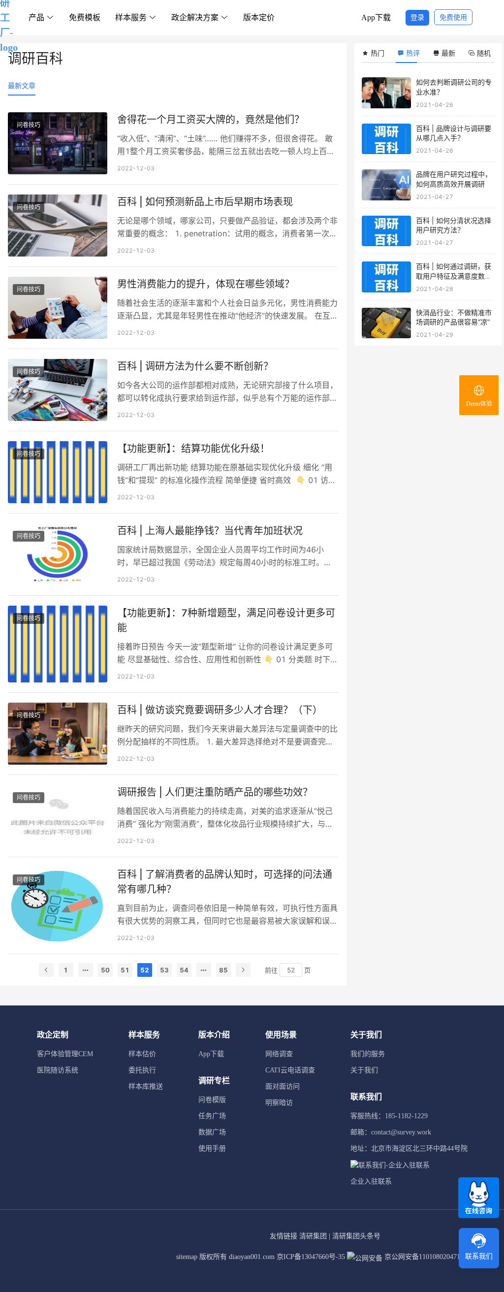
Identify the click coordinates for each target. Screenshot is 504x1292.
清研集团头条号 (356, 1236)
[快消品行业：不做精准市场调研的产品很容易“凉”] (386, 323)
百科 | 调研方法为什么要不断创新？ (195, 366)
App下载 (376, 17)
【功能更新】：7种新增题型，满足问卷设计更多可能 (226, 620)
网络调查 (279, 1054)
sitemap (186, 1256)
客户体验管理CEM (65, 1054)
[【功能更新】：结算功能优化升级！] (57, 472)
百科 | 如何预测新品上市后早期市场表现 (205, 202)
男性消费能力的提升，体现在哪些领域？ (205, 284)
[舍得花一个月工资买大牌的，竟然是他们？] (57, 143)
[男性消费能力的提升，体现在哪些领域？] (57, 308)
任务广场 (212, 1116)
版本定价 (259, 17)
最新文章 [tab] (21, 85)
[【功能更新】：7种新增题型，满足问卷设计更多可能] (57, 644)
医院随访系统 (57, 1070)
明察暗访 (279, 1102)
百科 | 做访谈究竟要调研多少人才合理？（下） (219, 710)
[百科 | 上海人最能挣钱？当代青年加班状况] (57, 554)
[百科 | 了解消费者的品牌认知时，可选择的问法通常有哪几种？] (57, 905)
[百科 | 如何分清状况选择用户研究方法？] (386, 231)
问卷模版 (212, 1099)
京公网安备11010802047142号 (428, 1256)
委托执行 (142, 1070)
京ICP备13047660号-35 (311, 1256)
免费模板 (84, 17)
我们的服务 (367, 1054)
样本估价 (142, 1054)
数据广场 (212, 1132)
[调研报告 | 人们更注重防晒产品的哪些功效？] (57, 816)
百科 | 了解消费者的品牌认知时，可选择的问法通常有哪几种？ (224, 882)
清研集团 (313, 1236)
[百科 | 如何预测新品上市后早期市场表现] (57, 225)
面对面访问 (282, 1086)
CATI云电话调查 (290, 1070)
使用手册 (212, 1148)
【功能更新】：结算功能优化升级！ (193, 448)
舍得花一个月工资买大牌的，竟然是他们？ (210, 120)
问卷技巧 (28, 125)
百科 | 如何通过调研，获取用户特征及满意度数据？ (453, 276)
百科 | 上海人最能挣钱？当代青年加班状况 (210, 531)
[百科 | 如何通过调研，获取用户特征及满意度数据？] (386, 276)
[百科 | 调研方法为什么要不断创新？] (57, 390)
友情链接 (283, 1236)
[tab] (376, 53)
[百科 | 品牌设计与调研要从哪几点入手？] (386, 139)
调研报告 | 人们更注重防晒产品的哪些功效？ (215, 792)
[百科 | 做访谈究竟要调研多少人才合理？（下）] (57, 734)
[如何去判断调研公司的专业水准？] (386, 92)
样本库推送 (145, 1086)
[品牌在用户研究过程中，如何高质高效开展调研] (386, 184)
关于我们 (364, 1070)
